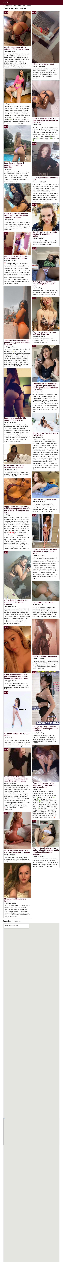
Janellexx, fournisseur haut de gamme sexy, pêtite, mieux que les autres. (16, 343)
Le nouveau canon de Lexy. (44, 602)
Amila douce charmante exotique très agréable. (14, 466)
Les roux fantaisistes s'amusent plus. (45, 179)
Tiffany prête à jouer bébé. (43, 64)
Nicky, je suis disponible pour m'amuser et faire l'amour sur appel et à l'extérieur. (16, 215)
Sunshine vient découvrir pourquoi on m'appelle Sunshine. (14, 165)
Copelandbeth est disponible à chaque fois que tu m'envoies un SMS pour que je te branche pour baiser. (45, 387)
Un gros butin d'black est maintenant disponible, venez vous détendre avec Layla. (16, 779)
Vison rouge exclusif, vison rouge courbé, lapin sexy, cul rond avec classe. (44, 785)
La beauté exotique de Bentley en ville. (16, 734)
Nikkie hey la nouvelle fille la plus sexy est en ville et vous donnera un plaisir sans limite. (16, 677)
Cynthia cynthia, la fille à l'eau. (45, 499)
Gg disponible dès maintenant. (45, 656)
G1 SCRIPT (6, 2)
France (16, 5)
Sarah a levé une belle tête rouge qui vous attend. (15, 419)
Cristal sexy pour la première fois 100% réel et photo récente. (17, 851)
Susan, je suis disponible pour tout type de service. (45, 333)
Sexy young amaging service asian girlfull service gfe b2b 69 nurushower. (45, 729)
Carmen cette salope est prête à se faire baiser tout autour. (16, 257)
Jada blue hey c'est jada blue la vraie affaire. (45, 434)
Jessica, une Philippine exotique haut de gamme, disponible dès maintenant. (45, 120)
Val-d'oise (22, 5)
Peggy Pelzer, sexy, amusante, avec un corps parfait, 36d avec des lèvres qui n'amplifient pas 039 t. (17, 510)
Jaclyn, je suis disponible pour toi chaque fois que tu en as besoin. (45, 551)
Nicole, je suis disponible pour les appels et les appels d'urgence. (16, 602)
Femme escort (7, 5)
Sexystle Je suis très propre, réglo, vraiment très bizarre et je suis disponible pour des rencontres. (46, 851)
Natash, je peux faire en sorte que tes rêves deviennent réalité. (45, 234)
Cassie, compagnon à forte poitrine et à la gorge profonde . (17, 48)
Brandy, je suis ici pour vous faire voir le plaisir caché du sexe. (44, 284)
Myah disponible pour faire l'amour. (15, 900)
